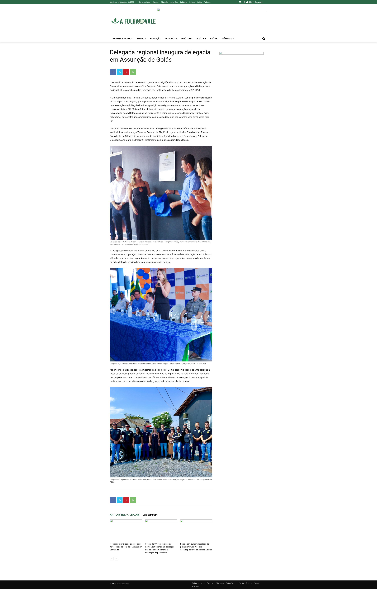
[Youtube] (240, 2)
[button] (263, 38)
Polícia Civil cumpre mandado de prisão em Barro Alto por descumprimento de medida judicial (196, 547)
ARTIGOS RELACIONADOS (125, 514)
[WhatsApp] (133, 72)
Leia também (150, 514)
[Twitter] (120, 72)
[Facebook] (236, 2)
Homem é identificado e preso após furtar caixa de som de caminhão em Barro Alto (126, 547)
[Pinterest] (126, 72)
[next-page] (116, 558)
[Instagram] (244, 2)
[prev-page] (112, 558)
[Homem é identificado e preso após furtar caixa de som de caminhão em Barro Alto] (126, 530)
